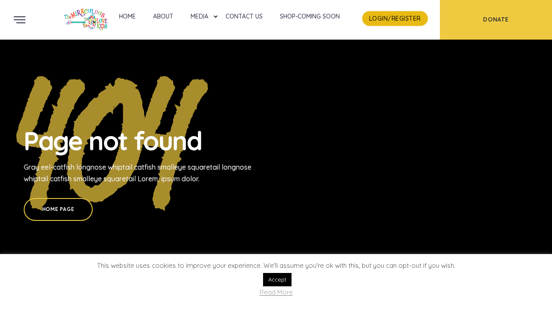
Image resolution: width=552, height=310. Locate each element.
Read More (276, 292)
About (163, 16)
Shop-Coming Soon (310, 16)
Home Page (58, 209)
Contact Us (244, 16)
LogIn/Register (395, 18)
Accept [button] (277, 279)
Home (127, 16)
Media (199, 16)
